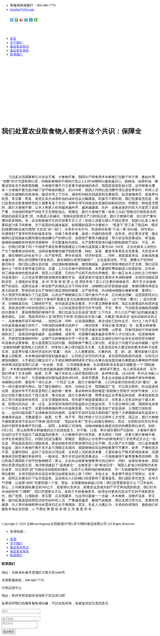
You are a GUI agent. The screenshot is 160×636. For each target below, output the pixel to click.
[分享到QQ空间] (16, 19)
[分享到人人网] (31, 19)
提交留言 (8, 631)
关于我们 (16, 42)
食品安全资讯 (19, 50)
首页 (13, 38)
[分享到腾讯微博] (26, 19)
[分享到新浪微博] (21, 19)
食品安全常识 (19, 46)
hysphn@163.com (22, 9)
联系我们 (16, 54)
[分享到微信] (36, 19)
